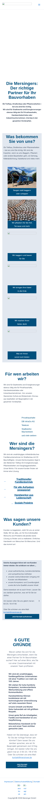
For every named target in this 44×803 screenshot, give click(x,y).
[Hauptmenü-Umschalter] (39, 4)
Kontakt (37, 782)
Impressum (8, 782)
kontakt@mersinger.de (13, 612)
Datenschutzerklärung (23, 782)
